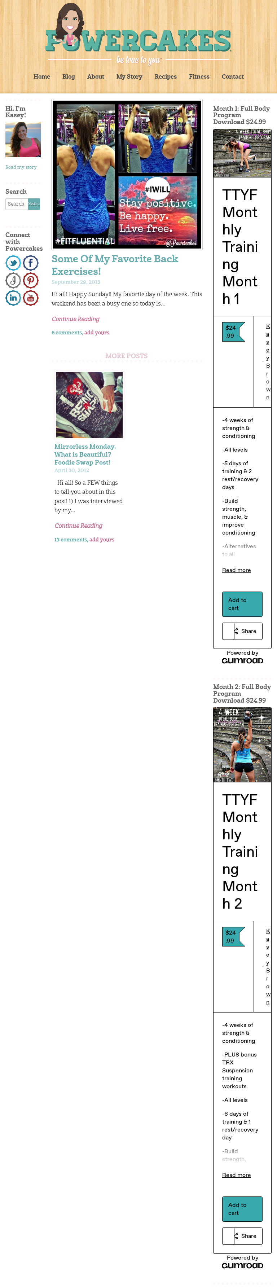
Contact (233, 77)
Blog (68, 77)
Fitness (199, 77)
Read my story (21, 167)
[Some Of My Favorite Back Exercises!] (127, 174)
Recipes (166, 77)
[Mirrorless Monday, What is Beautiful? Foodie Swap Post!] (89, 405)
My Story (129, 77)
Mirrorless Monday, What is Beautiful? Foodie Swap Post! (85, 455)
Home (42, 77)
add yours (96, 332)
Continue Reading (75, 319)
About (95, 77)
